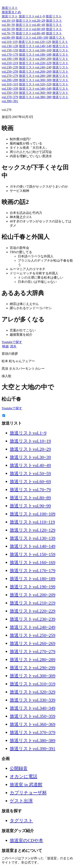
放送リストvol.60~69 (30, 29)
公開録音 (19, 768)
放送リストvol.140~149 (35, 46)
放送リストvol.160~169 (35, 50)
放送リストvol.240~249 (35, 67)
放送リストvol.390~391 (32, 748)
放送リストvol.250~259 (32, 635)
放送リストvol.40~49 (30, 25)
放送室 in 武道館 (26, 784)
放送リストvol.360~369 (35, 92)
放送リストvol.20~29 (30, 20)
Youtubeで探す (12, 342)
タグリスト (21, 820)
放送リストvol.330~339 (32, 699)
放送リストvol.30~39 (30, 457)
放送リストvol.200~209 (35, 58)
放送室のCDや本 (26, 840)
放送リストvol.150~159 (32, 554)
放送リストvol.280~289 (35, 75)
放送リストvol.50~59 (30, 473)
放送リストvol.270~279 (32, 651)
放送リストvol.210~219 (32, 602)
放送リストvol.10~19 (30, 441)
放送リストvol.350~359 (32, 716)
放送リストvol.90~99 (30, 505)
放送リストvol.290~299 (32, 667)
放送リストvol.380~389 (35, 97)
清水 (13, 346)
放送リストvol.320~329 (35, 84)
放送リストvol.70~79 (30, 489)
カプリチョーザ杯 (28, 792)
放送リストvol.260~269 (35, 71)
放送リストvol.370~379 (32, 732)
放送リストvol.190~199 (32, 586)
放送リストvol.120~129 (34, 42)
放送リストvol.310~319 (32, 683)
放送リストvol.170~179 (32, 570)
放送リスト (10, 8)
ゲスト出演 (21, 800)
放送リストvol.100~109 (32, 37)
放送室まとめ (11, 3)
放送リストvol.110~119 (32, 521)
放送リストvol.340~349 (35, 88)
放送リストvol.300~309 (35, 80)
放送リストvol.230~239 (32, 619)
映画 (5, 346)
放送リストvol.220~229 (35, 63)
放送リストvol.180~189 (35, 54)
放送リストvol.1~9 (32, 16)
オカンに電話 (23, 776)
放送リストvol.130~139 (32, 538)
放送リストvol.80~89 (30, 33)
